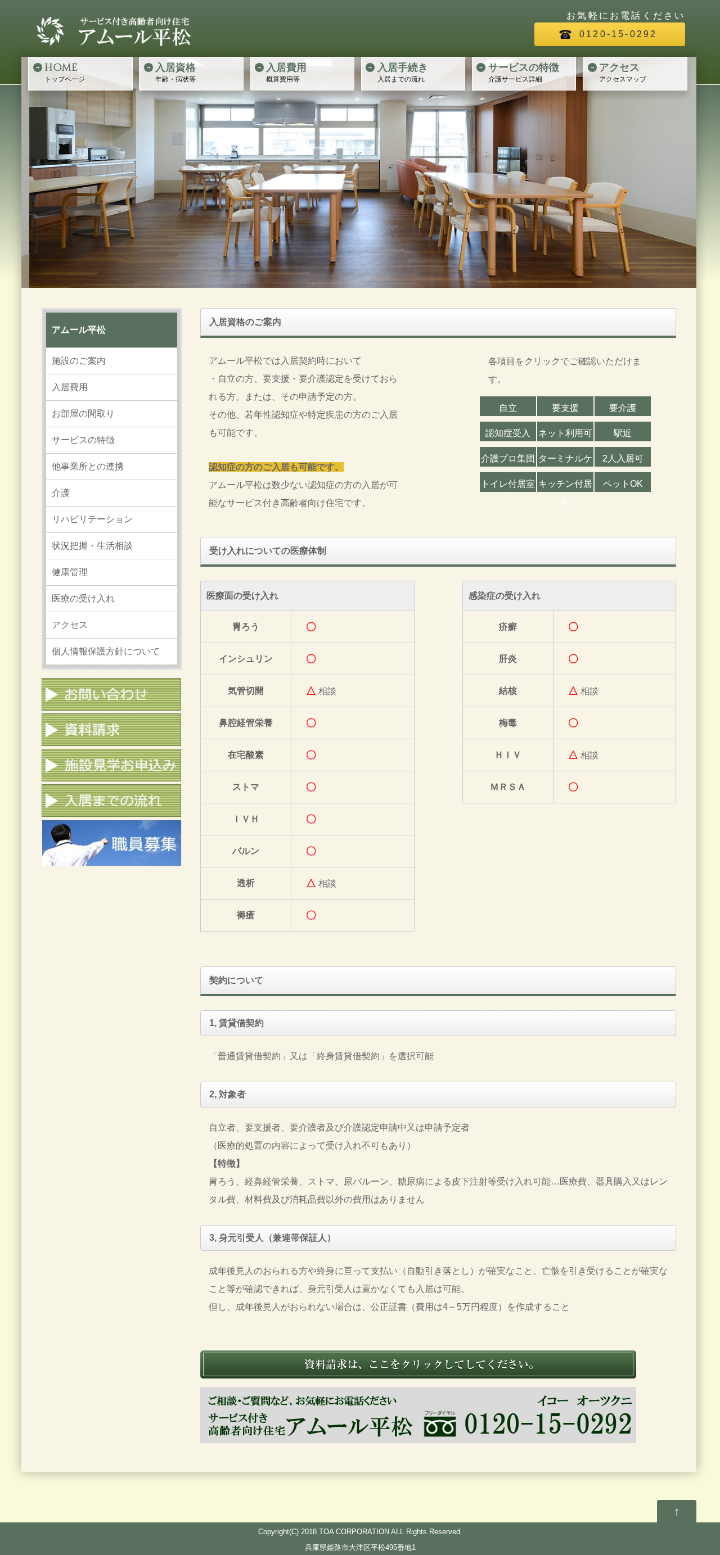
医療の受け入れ (83, 598)
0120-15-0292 (618, 34)
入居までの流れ (402, 72)
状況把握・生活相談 (92, 545)
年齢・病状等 (175, 72)
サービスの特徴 (83, 440)
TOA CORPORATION (355, 1531)
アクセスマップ (622, 72)
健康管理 (70, 572)
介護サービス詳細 (523, 72)
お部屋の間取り (83, 413)
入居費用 (70, 387)
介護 (61, 493)
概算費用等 (286, 72)
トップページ (64, 72)
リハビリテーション (92, 519)
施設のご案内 (79, 360)
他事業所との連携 (88, 466)
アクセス (70, 625)
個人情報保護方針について (106, 651)
